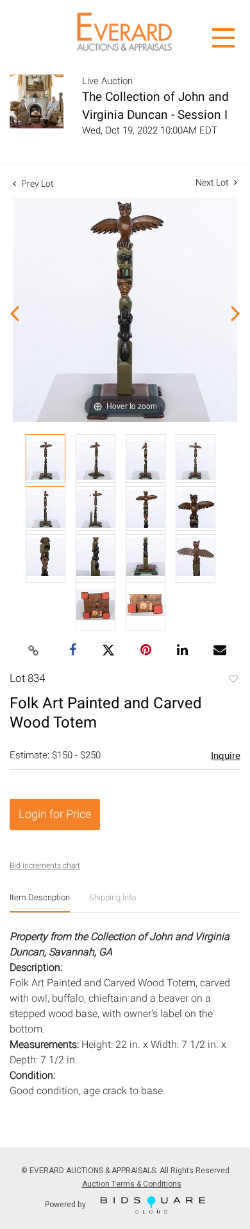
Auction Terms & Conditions (131, 1184)
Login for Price (55, 814)
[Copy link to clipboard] (34, 651)
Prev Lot (36, 184)
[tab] (40, 902)
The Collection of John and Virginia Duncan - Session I (155, 106)
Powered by (66, 1204)
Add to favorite (232, 680)
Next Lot (213, 182)
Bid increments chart (45, 865)
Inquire (225, 756)
